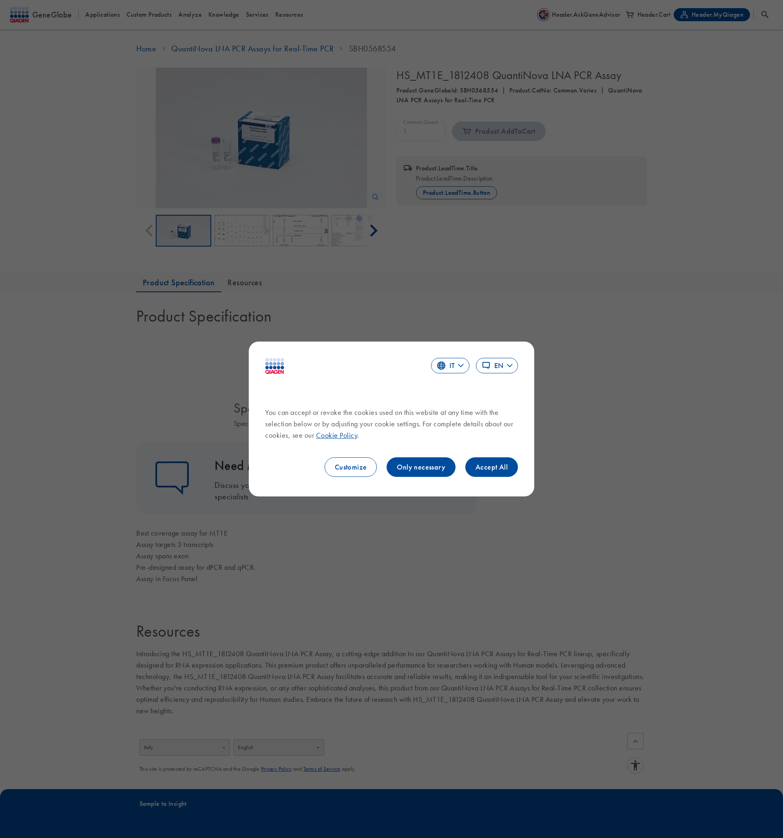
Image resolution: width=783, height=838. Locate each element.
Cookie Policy (337, 435)
